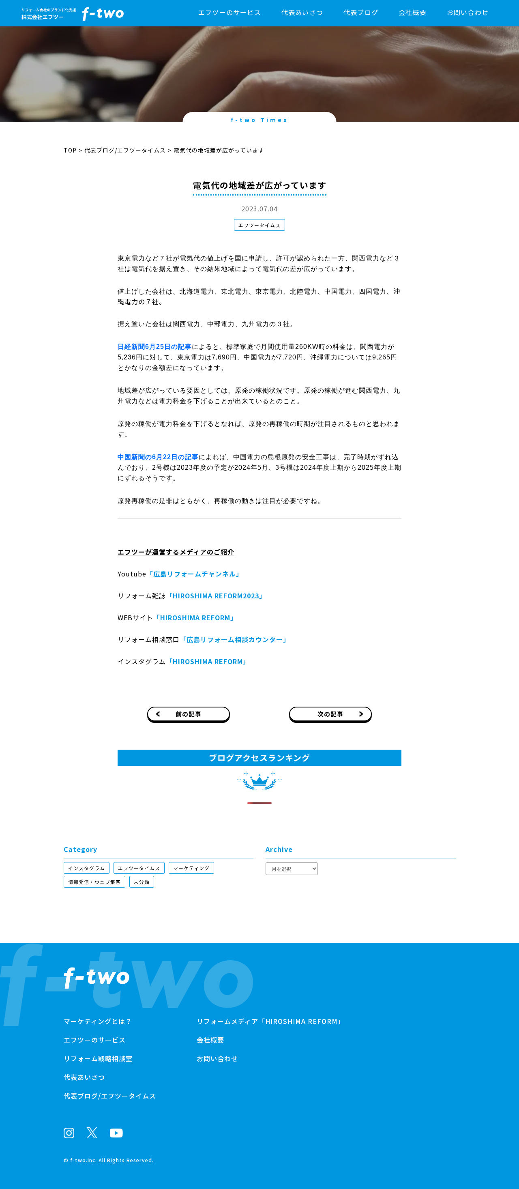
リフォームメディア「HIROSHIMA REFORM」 (271, 1021)
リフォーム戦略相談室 (98, 1058)
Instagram (69, 1133)
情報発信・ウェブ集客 (94, 881)
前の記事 (189, 714)
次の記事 (330, 714)
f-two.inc (82, 1160)
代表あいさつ (302, 12)
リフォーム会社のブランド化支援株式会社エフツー (96, 978)
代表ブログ (360, 12)
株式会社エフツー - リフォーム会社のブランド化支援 (72, 14)
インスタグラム (86, 867)
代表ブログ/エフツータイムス (125, 150)
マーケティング (191, 867)
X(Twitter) (92, 1132)
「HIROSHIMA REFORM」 (195, 617)
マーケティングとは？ (98, 1021)
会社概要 (413, 12)
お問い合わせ (468, 12)
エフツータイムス (259, 224)
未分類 (142, 881)
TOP (70, 150)
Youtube (116, 1133)
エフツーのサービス (229, 12)
